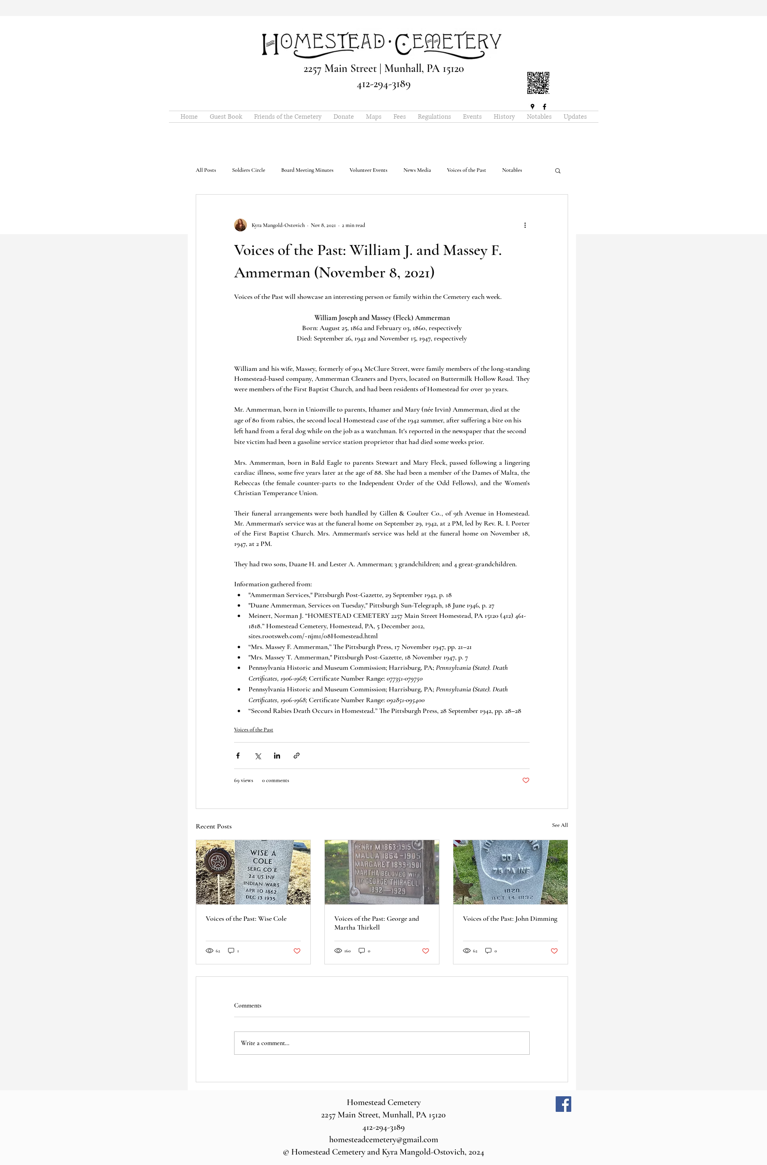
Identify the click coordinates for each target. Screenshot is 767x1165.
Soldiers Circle (248, 170)
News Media (417, 170)
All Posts (206, 170)
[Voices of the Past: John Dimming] (510, 872)
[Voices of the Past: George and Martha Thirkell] (382, 872)
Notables (512, 170)
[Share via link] (296, 755)
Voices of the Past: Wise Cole (246, 918)
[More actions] (525, 225)
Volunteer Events (368, 170)
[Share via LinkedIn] (277, 755)
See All (560, 825)
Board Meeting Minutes (307, 170)
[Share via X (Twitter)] (257, 755)
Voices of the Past (466, 170)
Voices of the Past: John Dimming (510, 918)
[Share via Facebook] (238, 755)
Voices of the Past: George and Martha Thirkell (376, 923)
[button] (558, 170)
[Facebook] (563, 1104)
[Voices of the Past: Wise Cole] (253, 872)
